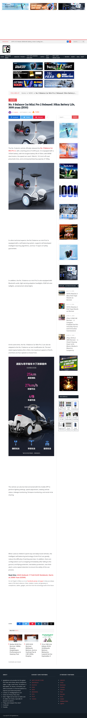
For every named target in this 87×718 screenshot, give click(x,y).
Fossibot (62, 687)
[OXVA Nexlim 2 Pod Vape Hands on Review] (62, 306)
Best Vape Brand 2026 (56, 57)
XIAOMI (79, 286)
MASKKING (35, 692)
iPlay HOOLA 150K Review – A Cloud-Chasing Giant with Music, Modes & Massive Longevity (72, 344)
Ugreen (62, 703)
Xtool (61, 696)
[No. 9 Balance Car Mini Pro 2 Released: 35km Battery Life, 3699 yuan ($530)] (31, 132)
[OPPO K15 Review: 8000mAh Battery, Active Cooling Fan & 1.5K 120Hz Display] (31, 638)
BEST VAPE (47, 57)
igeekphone (15, 715)
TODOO (34, 699)
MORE (73, 57)
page (41, 581)
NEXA (33, 689)
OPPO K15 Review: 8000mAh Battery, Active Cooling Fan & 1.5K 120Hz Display (28, 41)
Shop (82, 57)
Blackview (63, 685)
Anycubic (62, 694)
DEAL (78, 57)
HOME (2, 57)
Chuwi (61, 682)
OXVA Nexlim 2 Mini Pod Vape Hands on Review (72, 297)
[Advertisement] (43, 25)
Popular (61, 286)
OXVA (33, 687)
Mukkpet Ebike (64, 701)
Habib (16, 112)
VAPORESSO (35, 682)
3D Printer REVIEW (70, 286)
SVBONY (62, 680)
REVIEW (67, 57)
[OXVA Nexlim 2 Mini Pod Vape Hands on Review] (62, 293)
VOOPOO (34, 685)
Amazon (16, 57)
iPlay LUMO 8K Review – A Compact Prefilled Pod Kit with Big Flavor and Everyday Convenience (72, 324)
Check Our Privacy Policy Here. (11, 695)
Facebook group (32, 581)
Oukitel (62, 699)
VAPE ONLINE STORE (38, 680)
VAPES (42, 57)
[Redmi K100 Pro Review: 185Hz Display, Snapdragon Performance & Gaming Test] (15, 638)
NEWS (12, 100)
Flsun (61, 692)
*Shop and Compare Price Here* (12, 703)
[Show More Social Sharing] (47, 117)
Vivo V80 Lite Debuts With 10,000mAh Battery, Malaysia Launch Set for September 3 (47, 650)
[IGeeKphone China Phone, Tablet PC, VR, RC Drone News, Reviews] (6, 49)
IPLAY (33, 696)
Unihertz (62, 689)
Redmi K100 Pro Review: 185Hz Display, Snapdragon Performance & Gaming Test (15, 649)
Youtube (5, 707)
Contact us (6, 692)
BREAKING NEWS (8, 57)
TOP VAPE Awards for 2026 (32, 57)
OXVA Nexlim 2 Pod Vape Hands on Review (72, 309)
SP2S (33, 694)
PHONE (22, 57)
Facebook (5, 705)
